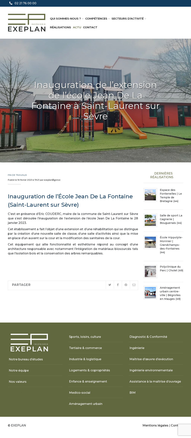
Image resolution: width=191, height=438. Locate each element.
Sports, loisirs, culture (85, 337)
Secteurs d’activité (128, 18)
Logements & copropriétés (89, 370)
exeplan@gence (52, 179)
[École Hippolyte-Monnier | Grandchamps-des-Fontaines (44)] (150, 242)
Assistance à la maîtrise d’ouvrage (155, 381)
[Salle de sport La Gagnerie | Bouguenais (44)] (150, 220)
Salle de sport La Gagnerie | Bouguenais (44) (171, 219)
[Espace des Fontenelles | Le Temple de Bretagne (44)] (150, 194)
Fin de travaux (17, 175)
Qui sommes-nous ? (65, 18)
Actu (77, 27)
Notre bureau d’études (26, 359)
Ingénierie (136, 348)
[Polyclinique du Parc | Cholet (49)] (150, 271)
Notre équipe (19, 370)
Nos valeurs (17, 381)
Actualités (16, 393)
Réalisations (60, 27)
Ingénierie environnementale (151, 370)
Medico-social (79, 392)
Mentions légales (155, 425)
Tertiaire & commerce (85, 348)
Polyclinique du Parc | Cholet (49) (171, 268)
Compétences (96, 18)
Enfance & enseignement (88, 381)
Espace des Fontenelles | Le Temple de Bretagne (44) (171, 195)
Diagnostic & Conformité (148, 337)
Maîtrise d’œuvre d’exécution (151, 359)
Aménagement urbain (85, 404)
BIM (132, 392)
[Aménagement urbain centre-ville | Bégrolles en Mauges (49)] (150, 292)
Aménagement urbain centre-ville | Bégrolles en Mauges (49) (170, 293)
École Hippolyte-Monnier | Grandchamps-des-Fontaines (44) (171, 245)
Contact (90, 27)
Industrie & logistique (85, 359)
